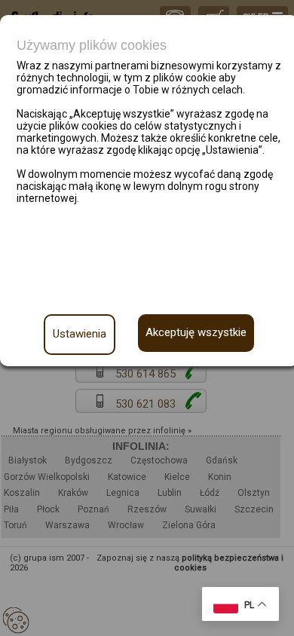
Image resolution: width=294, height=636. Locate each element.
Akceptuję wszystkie (196, 332)
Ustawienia (79, 334)
